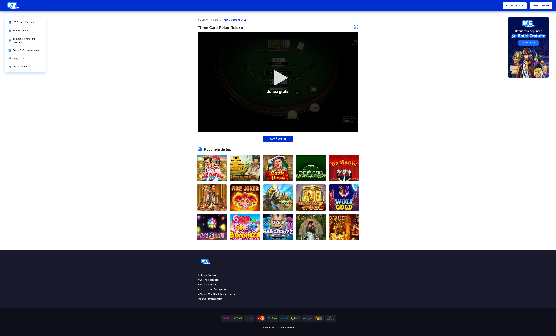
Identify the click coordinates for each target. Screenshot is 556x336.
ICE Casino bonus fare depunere (212, 289)
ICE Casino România (23, 22)
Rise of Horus (278, 188)
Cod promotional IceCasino (210, 299)
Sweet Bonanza (244, 218)
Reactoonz (278, 218)
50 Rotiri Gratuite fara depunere (24, 40)
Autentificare (514, 5)
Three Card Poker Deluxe (311, 160)
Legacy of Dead (311, 188)
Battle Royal (278, 159)
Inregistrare (541, 5)
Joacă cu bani (278, 138)
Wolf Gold (344, 188)
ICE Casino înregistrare (208, 280)
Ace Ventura (212, 159)
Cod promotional (21, 66)
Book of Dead (212, 188)
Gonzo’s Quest (311, 218)
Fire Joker (245, 188)
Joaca (212, 175)
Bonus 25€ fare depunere (26, 50)
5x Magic (344, 159)
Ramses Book (344, 218)
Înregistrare (18, 58)
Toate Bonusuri (20, 30)
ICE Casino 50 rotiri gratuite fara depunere (216, 294)
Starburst (211, 218)
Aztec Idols (245, 159)
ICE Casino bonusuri (207, 284)
